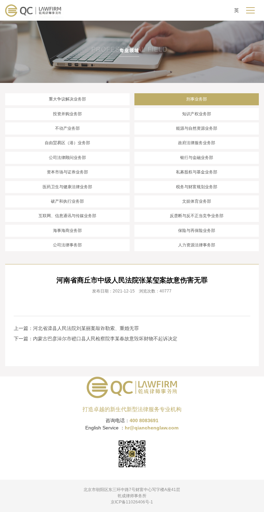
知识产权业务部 (196, 113)
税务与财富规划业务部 (196, 186)
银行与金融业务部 (196, 157)
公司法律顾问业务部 (67, 157)
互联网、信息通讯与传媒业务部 (67, 215)
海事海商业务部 (67, 230)
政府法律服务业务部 (196, 142)
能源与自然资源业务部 (196, 128)
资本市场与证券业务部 (67, 172)
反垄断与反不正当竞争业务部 (196, 215)
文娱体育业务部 (196, 201)
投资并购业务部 (67, 113)
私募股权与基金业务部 (196, 172)
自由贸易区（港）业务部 (67, 142)
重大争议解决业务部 (67, 99)
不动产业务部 (67, 128)
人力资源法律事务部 (196, 245)
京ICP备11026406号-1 (132, 502)
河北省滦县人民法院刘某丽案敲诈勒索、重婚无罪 (86, 328)
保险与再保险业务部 (196, 230)
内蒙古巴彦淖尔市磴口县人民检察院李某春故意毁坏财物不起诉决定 (105, 338)
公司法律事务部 (67, 245)
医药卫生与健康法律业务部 (67, 186)
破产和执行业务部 (67, 201)
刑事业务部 (196, 99)
